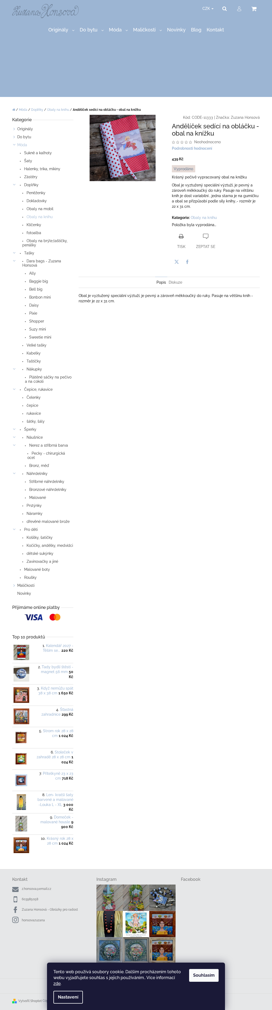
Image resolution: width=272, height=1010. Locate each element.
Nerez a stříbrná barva (48, 445)
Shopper (36, 321)
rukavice (33, 413)
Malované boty (36, 569)
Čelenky (33, 397)
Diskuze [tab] (175, 282)
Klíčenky (33, 225)
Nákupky (34, 369)
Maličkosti (26, 585)
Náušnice (34, 437)
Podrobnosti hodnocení (192, 148)
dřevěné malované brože (48, 521)
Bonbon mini (39, 297)
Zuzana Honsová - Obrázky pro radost (50, 909)
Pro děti (30, 529)
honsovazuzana (33, 920)
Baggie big (38, 281)
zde (57, 983)
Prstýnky (34, 505)
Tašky (28, 253)
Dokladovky (36, 201)
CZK (206, 8)
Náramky (34, 513)
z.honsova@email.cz (36, 889)
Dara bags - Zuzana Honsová (41, 263)
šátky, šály (35, 421)
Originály (25, 129)
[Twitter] (176, 262)
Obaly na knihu (39, 217)
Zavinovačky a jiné (42, 561)
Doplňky (31, 185)
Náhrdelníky (37, 473)
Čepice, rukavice (38, 389)
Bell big (35, 289)
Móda (22, 145)
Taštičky (33, 361)
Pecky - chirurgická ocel (46, 455)
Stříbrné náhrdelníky (46, 481)
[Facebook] (187, 262)
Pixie (32, 313)
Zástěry (30, 177)
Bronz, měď (38, 465)
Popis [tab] (161, 282)
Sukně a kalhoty (37, 153)
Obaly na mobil (39, 209)
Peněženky (35, 193)
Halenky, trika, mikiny (41, 169)
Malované (37, 497)
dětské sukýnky (39, 553)
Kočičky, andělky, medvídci (49, 545)
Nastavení (68, 997)
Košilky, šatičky (39, 537)
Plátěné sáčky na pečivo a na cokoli (48, 379)
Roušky (30, 577)
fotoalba (33, 233)
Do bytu (24, 137)
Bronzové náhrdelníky (47, 489)
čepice (32, 405)
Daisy (33, 305)
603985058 (30, 899)
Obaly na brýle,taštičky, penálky (44, 243)
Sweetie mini (39, 337)
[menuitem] (61, 29)
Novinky (24, 593)
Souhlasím (204, 975)
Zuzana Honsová (245, 117)
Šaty (27, 161)
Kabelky (33, 353)
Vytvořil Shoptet (30, 1001)
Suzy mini (37, 329)
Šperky (29, 429)
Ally (32, 273)
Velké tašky (36, 345)
